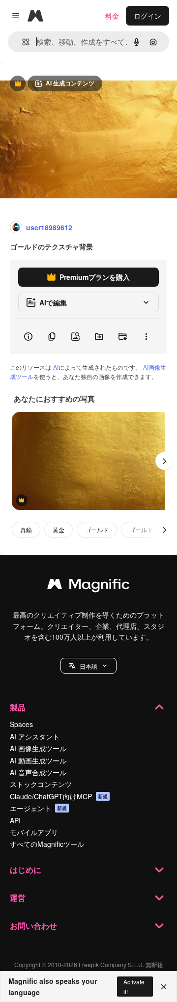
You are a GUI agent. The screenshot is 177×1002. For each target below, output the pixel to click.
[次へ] (164, 461)
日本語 (88, 666)
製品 (18, 707)
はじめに (25, 869)
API (15, 820)
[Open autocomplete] (21, 42)
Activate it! (134, 986)
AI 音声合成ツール (38, 772)
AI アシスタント (34, 736)
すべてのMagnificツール (47, 844)
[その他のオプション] (146, 336)
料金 (112, 16)
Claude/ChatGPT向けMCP (59, 796)
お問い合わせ (33, 925)
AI (56, 367)
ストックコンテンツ (41, 784)
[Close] (164, 987)
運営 (18, 897)
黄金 (58, 529)
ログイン (147, 16)
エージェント (38, 808)
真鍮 (26, 529)
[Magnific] (88, 586)
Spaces (21, 724)
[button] (88, 666)
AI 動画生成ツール (38, 760)
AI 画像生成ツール (38, 748)
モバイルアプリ (34, 832)
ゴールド (97, 529)
